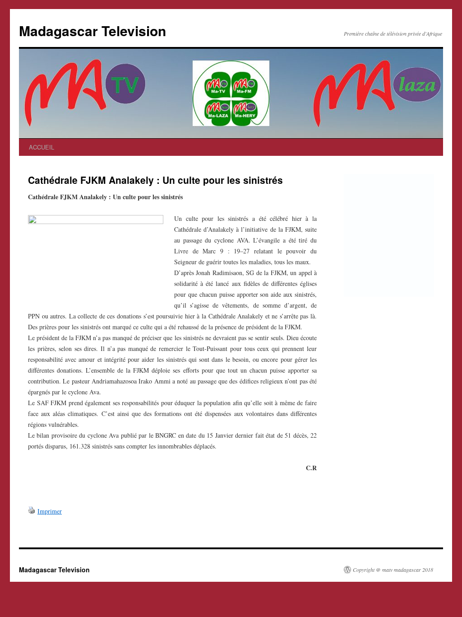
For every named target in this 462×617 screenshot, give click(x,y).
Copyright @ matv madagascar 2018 (393, 569)
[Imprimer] (31, 511)
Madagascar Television (92, 30)
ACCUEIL (41, 147)
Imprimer (49, 511)
